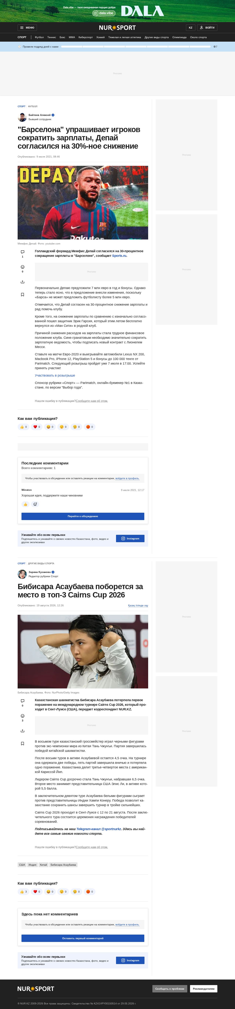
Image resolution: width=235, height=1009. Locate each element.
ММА (72, 37)
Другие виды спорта (157, 37)
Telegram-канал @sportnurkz (98, 829)
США (22, 864)
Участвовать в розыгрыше (55, 375)
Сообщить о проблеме (169, 988)
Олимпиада (179, 37)
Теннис (51, 37)
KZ (190, 27)
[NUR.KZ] (117, 27)
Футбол (39, 37)
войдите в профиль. (127, 478)
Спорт (22, 37)
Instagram (133, 538)
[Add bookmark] (22, 294)
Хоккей (100, 37)
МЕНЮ (30, 27)
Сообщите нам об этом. (92, 401)
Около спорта (198, 37)
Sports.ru (119, 256)
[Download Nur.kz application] (117, 11)
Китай (43, 864)
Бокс (62, 37)
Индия (32, 864)
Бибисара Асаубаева (63, 864)
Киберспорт (86, 37)
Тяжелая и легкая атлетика (124, 37)
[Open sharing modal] (23, 282)
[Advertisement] (117, 73)
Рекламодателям (203, 988)
